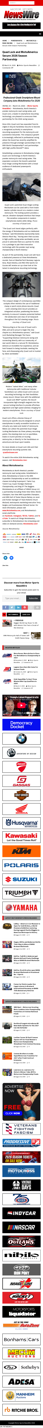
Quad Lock (26, 614)
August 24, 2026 (20, 949)
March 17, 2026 (19, 686)
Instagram (17, 516)
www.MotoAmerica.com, (11, 510)
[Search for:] (21, 3)
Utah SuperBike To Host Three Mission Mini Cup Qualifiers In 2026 (25, 681)
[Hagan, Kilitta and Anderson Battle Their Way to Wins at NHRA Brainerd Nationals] (7, 944)
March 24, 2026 (10, 65)
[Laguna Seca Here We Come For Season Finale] (7, 669)
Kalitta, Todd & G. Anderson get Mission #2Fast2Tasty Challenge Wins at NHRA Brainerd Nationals (26, 958)
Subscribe (33, 598)
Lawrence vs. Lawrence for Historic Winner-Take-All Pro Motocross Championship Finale (26, 1072)
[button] (39, 34)
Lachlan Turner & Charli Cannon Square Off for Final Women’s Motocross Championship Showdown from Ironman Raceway (27, 1040)
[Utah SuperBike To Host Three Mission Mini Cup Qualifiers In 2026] (7, 681)
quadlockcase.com (10, 452)
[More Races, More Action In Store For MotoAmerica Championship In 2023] (7, 655)
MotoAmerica (13, 614)
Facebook (8, 516)
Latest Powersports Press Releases (21, 1001)
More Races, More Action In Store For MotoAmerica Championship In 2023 (27, 655)
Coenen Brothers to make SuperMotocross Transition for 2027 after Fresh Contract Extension (26, 1056)
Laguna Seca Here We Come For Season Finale (26, 668)
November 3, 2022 (21, 660)
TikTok (24, 516)
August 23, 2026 (20, 963)
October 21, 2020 (20, 672)
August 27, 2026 (20, 935)
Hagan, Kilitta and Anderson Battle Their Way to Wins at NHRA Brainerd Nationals (27, 944)
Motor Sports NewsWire (28, 65)
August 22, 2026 (20, 977)
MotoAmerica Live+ (20, 460)
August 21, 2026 (20, 993)
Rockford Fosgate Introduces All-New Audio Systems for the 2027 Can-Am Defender (26, 1025)
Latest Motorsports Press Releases (21, 918)
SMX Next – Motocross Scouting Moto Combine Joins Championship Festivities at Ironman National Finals (27, 1010)
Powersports (16, 41)
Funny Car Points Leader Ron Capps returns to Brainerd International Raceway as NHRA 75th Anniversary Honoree (26, 987)
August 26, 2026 (20, 1046)
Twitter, (31, 516)
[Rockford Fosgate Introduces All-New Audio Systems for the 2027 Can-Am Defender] (7, 1025)
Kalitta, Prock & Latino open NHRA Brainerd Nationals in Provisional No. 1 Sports (27, 972)
